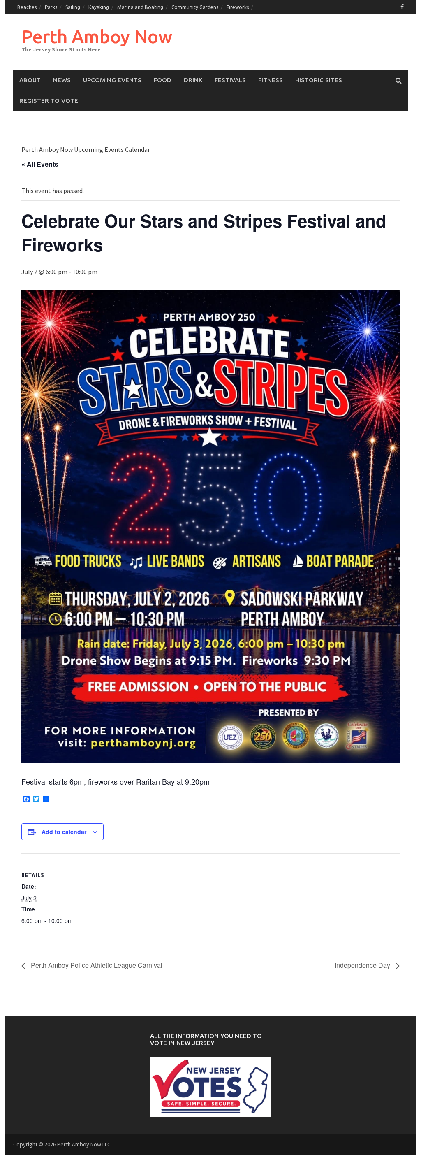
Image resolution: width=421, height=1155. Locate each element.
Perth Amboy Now (96, 36)
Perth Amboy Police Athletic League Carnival (95, 965)
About (30, 80)
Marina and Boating (140, 7)
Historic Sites (318, 80)
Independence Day (363, 965)
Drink (193, 80)
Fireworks (238, 7)
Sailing (72, 7)
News (62, 80)
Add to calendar (64, 831)
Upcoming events (112, 80)
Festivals (230, 80)
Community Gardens (194, 7)
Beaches (27, 7)
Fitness (270, 80)
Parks (51, 7)
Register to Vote (48, 100)
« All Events (39, 164)
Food (162, 80)
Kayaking (98, 7)
